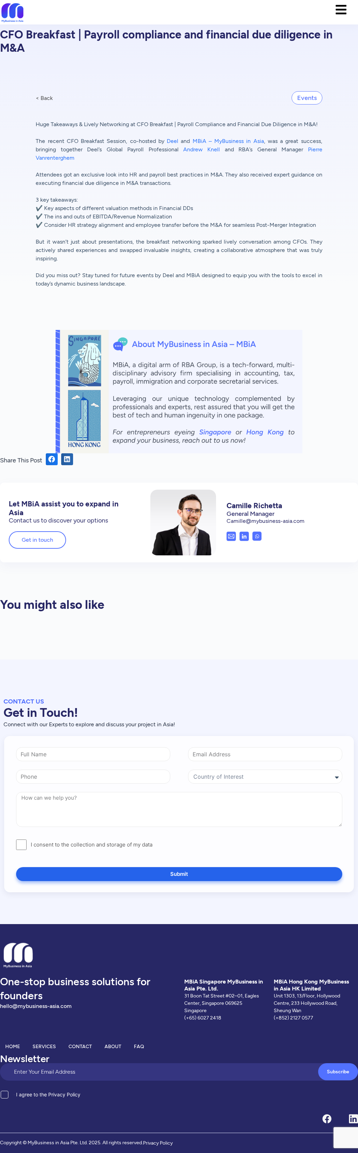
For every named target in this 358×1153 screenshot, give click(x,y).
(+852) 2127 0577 (293, 1018)
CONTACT (80, 1047)
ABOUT (113, 1047)
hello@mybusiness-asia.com (36, 1006)
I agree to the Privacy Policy (48, 1094)
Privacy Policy (158, 1143)
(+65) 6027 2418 (202, 1018)
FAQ (139, 1047)
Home (12, 1047)
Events (307, 98)
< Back (44, 98)
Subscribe (338, 1072)
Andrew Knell (201, 149)
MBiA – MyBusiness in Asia (228, 141)
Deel (172, 141)
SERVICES (44, 1047)
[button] (52, 459)
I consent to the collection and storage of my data (91, 845)
